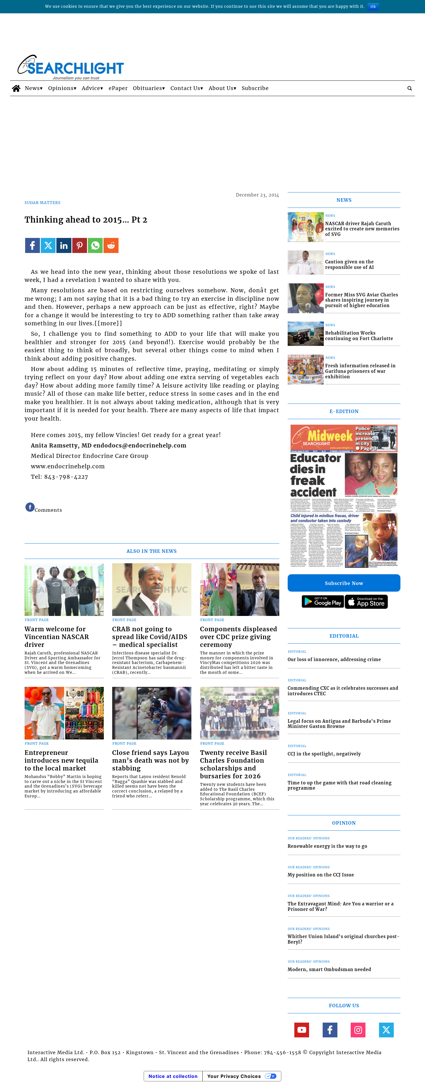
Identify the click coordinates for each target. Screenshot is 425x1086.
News (32, 88)
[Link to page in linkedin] (63, 245)
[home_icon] (16, 88)
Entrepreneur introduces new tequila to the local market (62, 760)
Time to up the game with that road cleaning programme (340, 785)
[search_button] (409, 88)
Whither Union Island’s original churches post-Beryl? (344, 939)
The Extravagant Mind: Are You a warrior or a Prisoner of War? (341, 906)
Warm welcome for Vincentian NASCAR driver (57, 637)
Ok (373, 6)
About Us (221, 88)
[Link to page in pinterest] (79, 245)
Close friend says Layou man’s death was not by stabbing (150, 760)
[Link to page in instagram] (358, 1030)
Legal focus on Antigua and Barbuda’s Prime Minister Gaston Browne (339, 724)
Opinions (61, 88)
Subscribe (255, 88)
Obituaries (147, 88)
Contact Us (185, 88)
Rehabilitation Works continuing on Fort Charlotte (359, 336)
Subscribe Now (344, 583)
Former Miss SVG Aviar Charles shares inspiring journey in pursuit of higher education (361, 300)
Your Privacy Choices (234, 1076)
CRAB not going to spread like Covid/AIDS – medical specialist (150, 637)
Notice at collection (173, 1076)
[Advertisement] (212, 139)
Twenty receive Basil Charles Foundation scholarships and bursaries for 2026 (233, 764)
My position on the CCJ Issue (321, 875)
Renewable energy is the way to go (327, 846)
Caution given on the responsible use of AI (349, 264)
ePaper (118, 88)
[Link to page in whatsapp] (95, 245)
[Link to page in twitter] (48, 245)
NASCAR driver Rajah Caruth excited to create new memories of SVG (362, 229)
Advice (91, 88)
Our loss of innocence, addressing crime (334, 659)
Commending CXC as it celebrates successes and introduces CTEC (343, 691)
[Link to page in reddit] (111, 245)
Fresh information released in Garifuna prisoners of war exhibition (360, 371)
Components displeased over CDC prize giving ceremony (238, 637)
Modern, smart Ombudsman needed (329, 969)
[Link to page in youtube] (301, 1030)
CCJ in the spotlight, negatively (324, 754)
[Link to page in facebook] (32, 245)
